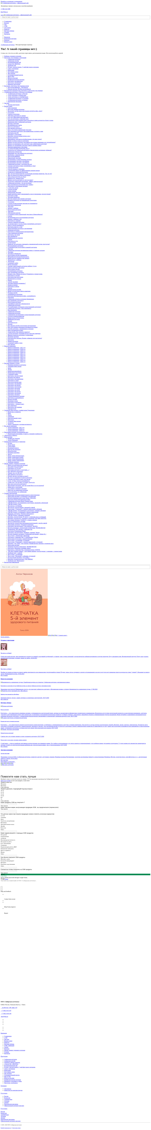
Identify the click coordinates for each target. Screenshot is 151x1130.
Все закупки (4, 760)
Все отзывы (4, 675)
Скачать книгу (62, 635)
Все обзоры (4, 746)
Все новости (4, 699)
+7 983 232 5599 (5, 9)
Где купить (4, 1093)
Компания (4, 1033)
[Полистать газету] (7, 763)
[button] (6, 702)
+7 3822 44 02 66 (6, 1013)
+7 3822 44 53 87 (6, 1010)
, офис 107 (9, 1007)
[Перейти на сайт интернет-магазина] (7, 764)
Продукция (4, 1056)
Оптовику (4, 1086)
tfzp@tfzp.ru (4, 12)
